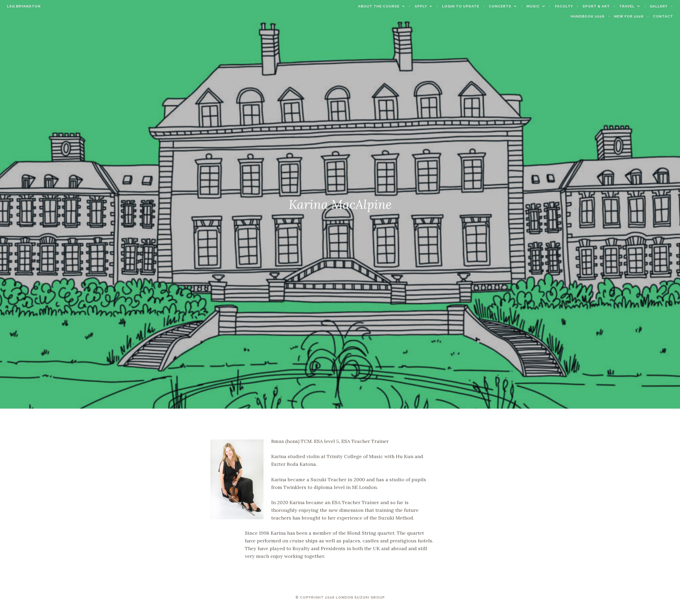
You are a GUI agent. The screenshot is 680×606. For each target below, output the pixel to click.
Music (533, 6)
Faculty (564, 6)
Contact (663, 16)
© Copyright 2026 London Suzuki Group (340, 597)
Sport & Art (596, 6)
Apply (421, 6)
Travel (627, 6)
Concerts (500, 6)
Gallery (659, 6)
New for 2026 (629, 16)
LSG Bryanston (24, 6)
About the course (379, 6)
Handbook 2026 (588, 16)
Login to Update (460, 6)
